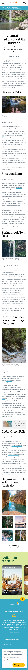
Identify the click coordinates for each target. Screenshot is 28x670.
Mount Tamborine (17, 445)
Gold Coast (20, 376)
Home (2, 7)
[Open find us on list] (25, 644)
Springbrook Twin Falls (13, 274)
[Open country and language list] (25, 639)
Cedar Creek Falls (13, 454)
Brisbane (21, 183)
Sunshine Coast (13, 129)
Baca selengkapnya (13, 632)
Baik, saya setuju (18, 665)
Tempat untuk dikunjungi (12, 7)
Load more (14, 545)
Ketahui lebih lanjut (18, 654)
